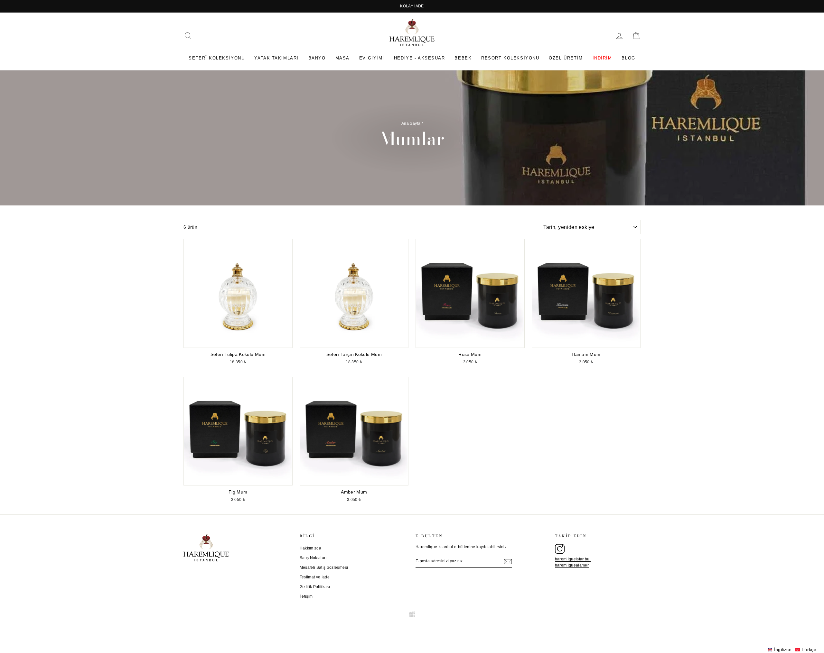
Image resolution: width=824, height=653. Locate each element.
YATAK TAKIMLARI (276, 58)
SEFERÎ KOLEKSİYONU (217, 58)
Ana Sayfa (410, 123)
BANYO (317, 58)
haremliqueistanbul (573, 559)
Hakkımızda (311, 548)
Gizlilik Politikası (315, 587)
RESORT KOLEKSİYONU (510, 58)
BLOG (628, 58)
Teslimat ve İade (315, 577)
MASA (342, 58)
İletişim (306, 596)
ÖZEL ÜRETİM (566, 58)
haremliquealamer (572, 565)
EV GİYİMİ (371, 58)
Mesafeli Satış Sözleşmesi (324, 567)
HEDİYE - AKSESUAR (419, 58)
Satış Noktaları (313, 558)
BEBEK (463, 58)
